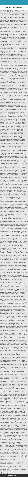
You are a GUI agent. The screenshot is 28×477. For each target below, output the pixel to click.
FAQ (20, 4)
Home (8, 4)
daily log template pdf (14, 7)
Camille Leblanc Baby (20, 462)
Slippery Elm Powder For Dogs (7, 472)
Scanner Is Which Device (5, 465)
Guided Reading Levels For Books (7, 470)
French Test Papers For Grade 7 (19, 469)
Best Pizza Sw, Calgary (5, 469)
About (12, 4)
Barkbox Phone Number (5, 462)
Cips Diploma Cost (22, 472)
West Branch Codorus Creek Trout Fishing (9, 463)
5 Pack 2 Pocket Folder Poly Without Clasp (9, 467)
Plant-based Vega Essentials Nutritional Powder (10, 466)
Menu (4, 1)
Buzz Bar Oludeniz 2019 (5, 473)
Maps (17, 4)
